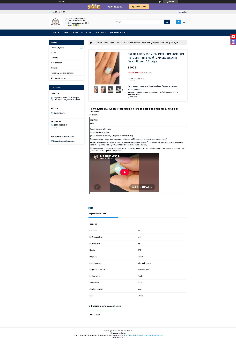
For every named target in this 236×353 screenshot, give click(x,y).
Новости (54, 58)
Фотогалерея (56, 63)
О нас (89, 33)
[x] (92, 208)
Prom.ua (130, 331)
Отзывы (54, 68)
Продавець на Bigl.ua (118, 333)
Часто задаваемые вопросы (62, 73)
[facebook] (89, 208)
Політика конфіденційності (153, 335)
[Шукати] (167, 22)
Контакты (101, 33)
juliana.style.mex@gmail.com (63, 141)
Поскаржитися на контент (134, 335)
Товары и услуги (71, 33)
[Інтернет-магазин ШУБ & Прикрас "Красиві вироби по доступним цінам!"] (55, 26)
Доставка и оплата (119, 33)
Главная (55, 33)
